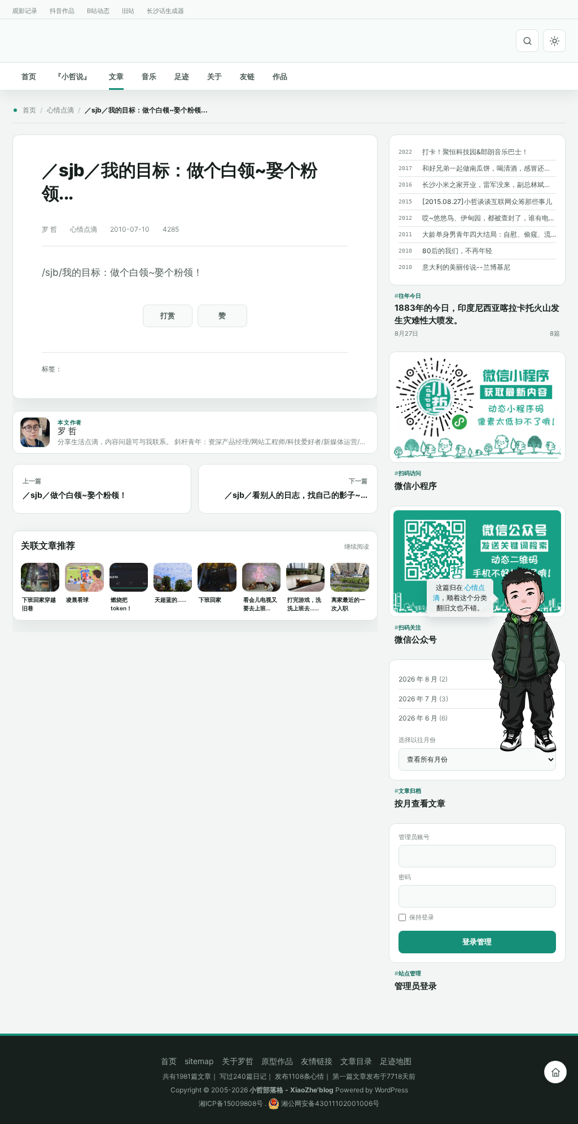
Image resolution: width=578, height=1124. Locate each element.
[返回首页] (555, 1072)
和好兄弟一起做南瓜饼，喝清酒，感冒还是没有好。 (489, 168)
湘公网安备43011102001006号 (329, 1103)
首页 (28, 76)
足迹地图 (395, 1061)
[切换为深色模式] (554, 40)
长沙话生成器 (165, 11)
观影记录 (24, 11)
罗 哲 (49, 229)
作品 (280, 76)
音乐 (149, 76)
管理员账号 (414, 837)
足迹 (181, 76)
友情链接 (316, 1061)
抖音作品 (62, 11)
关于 (214, 76)
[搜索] (527, 40)
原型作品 (277, 1061)
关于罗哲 (237, 1061)
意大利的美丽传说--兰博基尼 (466, 267)
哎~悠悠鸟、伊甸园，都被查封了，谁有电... (488, 218)
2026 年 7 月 (418, 699)
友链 (247, 76)
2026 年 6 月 (418, 718)
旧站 (128, 11)
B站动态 (98, 11)
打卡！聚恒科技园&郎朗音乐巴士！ (475, 151)
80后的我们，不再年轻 (457, 250)
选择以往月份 (417, 740)
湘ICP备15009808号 (231, 1103)
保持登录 (421, 917)
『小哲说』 (72, 76)
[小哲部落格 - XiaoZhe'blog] (16, 39)
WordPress (391, 1090)
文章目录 (356, 1061)
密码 (405, 877)
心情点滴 (60, 110)
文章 (116, 76)
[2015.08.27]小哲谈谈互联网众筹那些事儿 (487, 201)
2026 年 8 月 (418, 679)
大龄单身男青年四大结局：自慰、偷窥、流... (489, 234)
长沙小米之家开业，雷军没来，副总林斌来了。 (489, 184)
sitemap (199, 1061)
